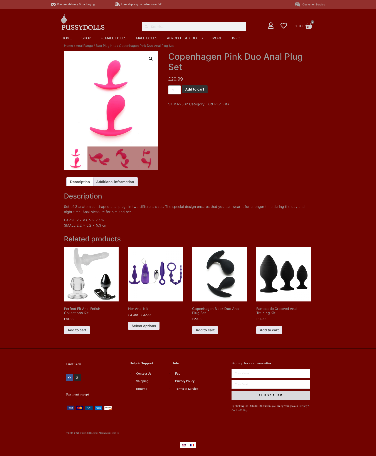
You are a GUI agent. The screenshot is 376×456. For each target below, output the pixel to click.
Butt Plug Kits (106, 46)
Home (68, 46)
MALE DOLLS (146, 38)
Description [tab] (80, 182)
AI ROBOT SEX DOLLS (185, 38)
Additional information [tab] (115, 182)
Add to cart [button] (76, 330)
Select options (144, 326)
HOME (67, 38)
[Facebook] (69, 377)
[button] (151, 59)
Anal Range (84, 46)
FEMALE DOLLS (113, 38)
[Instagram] (77, 377)
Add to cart (194, 89)
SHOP (86, 38)
